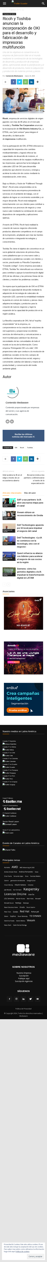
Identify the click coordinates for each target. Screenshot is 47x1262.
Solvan (6, 916)
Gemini (6, 880)
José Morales (7, 890)
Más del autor (30, 493)
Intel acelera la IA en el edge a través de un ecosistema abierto (12, 478)
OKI (16, 448)
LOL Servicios (9, 898)
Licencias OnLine (15, 894)
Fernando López (18, 876)
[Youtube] (37, 999)
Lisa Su (31, 894)
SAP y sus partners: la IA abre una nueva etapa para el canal (30, 502)
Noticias (6, 10)
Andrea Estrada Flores (10, 872)
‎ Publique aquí (23, 978)
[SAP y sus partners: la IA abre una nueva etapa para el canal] (9, 502)
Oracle (22, 907)
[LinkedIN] (12, 421)
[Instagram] (16, 999)
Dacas (36, 872)
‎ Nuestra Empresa (23, 973)
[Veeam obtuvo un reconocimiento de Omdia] (9, 515)
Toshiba (30, 448)
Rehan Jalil (35, 912)
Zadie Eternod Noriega (20, 925)
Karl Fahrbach (17, 890)
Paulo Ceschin (31, 907)
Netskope (26, 903)
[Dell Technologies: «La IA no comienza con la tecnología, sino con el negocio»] (9, 540)
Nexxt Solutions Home (11, 907)
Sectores (37, 10)
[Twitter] (30, 999)
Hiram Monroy (8, 885)
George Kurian (31, 880)
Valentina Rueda (9, 921)
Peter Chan (7, 912)
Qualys (15, 912)
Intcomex (30, 885)
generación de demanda (18, 880)
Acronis (7, 867)
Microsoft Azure (9, 903)
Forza (26, 876)
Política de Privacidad (23, 1009)
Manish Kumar (20, 899)
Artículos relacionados (12, 493)
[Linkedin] (23, 999)
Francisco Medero (35, 876)
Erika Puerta (8, 876)
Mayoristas (20, 10)
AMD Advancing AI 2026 (27, 867)
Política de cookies (22, 1251)
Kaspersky (31, 889)
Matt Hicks (30, 899)
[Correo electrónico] (8, 421)
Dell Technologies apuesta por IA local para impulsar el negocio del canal (30, 528)
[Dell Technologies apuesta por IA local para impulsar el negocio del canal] (9, 528)
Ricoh (22, 448)
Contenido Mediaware (14, 76)
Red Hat (24, 911)
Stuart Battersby (23, 916)
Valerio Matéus (20, 921)
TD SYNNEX (35, 916)
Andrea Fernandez (26, 872)
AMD (15, 867)
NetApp (18, 903)
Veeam (31, 920)
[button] (43, 3)
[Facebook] (9, 999)
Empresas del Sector (9, 14)
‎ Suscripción (24, 975)
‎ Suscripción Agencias (23, 981)
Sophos (13, 916)
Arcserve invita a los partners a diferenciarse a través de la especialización (34, 479)
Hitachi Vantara (20, 885)
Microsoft (38, 899)
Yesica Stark (7, 925)
